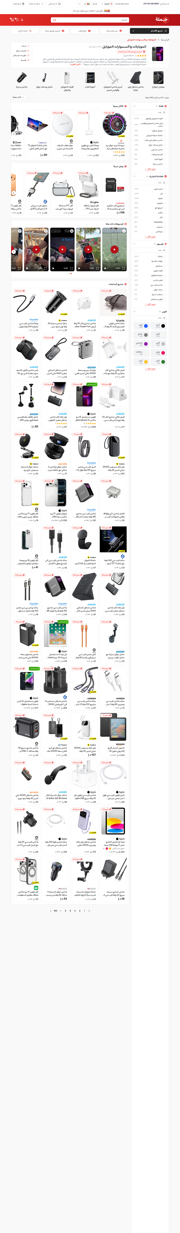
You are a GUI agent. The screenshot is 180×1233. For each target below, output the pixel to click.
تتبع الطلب (17, 3)
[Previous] (126, 252)
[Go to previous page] (89, 911)
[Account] (22, 20)
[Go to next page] (51, 911)
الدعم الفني (52, 3)
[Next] (14, 252)
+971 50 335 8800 (151, 4)
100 (55, 911)
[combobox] (106, 4)
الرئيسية (165, 40)
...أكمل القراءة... (75, 64)
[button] (114, 246)
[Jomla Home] (162, 20)
